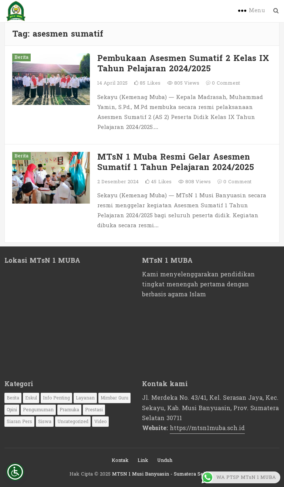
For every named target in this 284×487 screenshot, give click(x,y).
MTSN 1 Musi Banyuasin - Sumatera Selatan (163, 474)
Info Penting (56, 398)
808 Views (197, 181)
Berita (21, 57)
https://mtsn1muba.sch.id (207, 428)
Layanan (85, 398)
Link (143, 460)
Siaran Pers (19, 422)
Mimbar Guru (114, 398)
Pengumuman (38, 410)
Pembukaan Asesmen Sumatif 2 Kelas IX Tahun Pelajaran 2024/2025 (183, 63)
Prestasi (94, 410)
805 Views (186, 83)
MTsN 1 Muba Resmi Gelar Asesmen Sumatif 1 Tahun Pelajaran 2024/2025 (175, 162)
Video (100, 422)
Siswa (44, 422)
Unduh (164, 460)
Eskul (31, 398)
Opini (12, 410)
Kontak (120, 460)
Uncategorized (72, 422)
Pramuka (69, 410)
